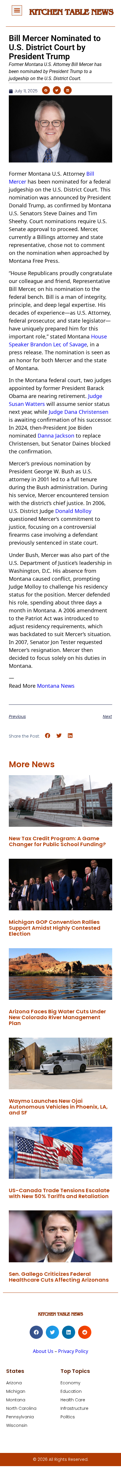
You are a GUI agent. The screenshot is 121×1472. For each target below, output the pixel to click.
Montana (15, 1400)
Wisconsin (16, 1425)
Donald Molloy (73, 510)
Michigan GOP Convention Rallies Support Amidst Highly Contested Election (54, 927)
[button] (17, 10)
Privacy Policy (73, 1351)
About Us (43, 1351)
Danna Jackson (56, 435)
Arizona (14, 1383)
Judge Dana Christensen (78, 411)
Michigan (15, 1391)
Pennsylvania (20, 1417)
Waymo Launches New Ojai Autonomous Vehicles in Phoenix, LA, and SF (58, 1106)
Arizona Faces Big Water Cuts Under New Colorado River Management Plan (57, 1017)
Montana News (56, 685)
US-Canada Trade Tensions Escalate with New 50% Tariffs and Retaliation (59, 1193)
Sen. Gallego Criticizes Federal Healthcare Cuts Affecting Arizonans (59, 1276)
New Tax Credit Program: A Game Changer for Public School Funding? (57, 841)
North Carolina (21, 1408)
